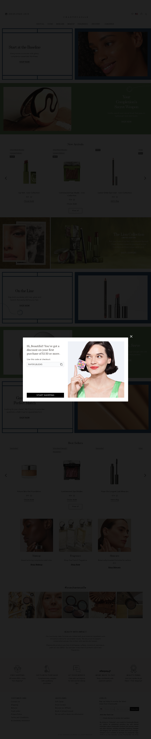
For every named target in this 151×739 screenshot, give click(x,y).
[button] (131, 336)
